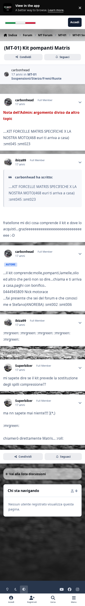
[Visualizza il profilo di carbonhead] (6, 74)
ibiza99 (20, 160)
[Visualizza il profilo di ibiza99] (8, 162)
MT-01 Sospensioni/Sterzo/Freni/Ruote (36, 76)
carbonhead (20, 70)
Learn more (8, 8)
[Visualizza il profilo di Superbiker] (8, 368)
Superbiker (23, 366)
